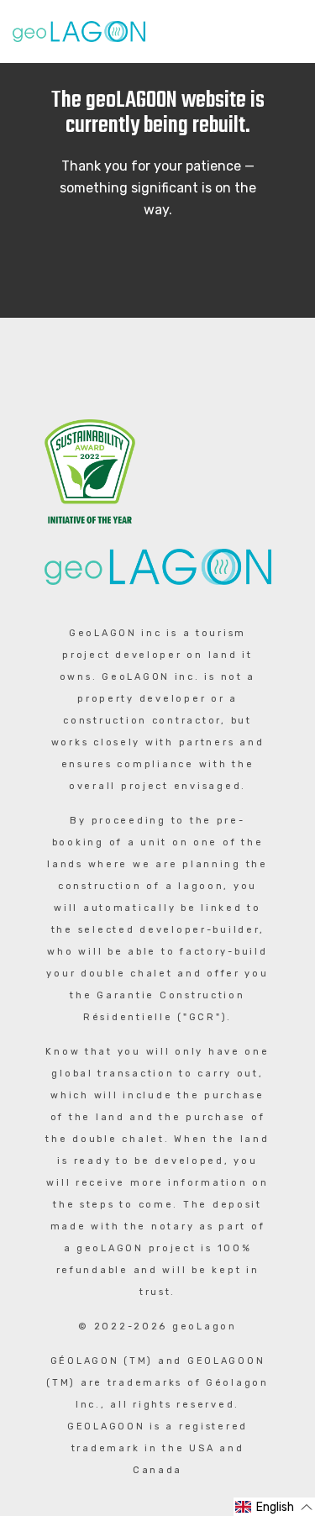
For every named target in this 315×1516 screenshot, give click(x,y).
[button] (274, 1507)
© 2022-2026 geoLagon (157, 1326)
